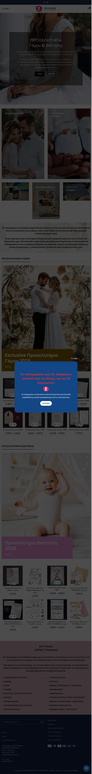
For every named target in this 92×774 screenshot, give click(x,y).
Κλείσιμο (46, 403)
